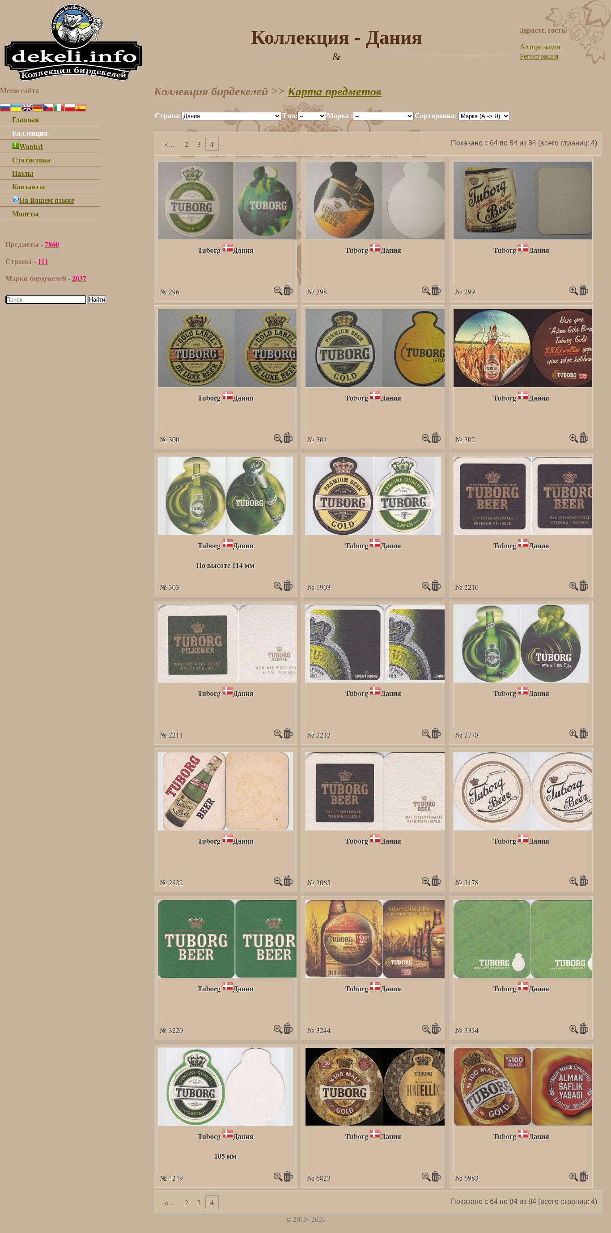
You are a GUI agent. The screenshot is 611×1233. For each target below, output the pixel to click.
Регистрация (539, 55)
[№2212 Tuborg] (385, 679)
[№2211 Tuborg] (238, 679)
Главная (25, 119)
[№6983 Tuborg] (532, 1122)
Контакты (28, 186)
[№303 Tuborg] (225, 532)
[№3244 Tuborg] (383, 975)
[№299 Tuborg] (531, 236)
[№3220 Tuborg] (235, 975)
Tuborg (209, 250)
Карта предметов (335, 91)
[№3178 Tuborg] (531, 827)
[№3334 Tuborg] (531, 975)
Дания (243, 250)
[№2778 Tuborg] (521, 679)
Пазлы (23, 173)
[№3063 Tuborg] (385, 827)
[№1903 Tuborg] (373, 532)
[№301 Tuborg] (383, 384)
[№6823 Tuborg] (383, 1122)
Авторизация (540, 46)
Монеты (25, 213)
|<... (168, 144)
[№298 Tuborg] (381, 236)
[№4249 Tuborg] (225, 1122)
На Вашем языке (46, 200)
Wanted (31, 146)
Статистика (31, 159)
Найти (97, 299)
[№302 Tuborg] (531, 384)
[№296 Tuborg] (233, 236)
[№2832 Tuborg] (226, 827)
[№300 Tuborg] (235, 384)
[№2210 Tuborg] (531, 532)
